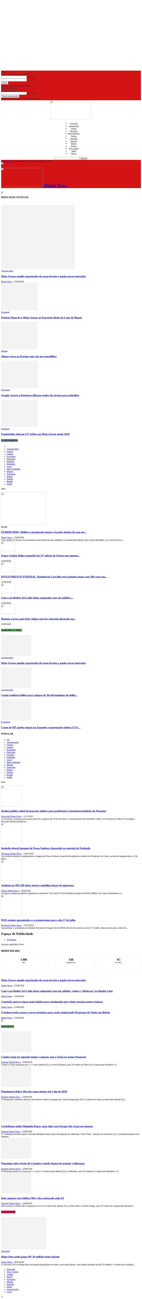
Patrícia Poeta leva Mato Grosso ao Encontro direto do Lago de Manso (41, 317)
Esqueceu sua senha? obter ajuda (15, 85)
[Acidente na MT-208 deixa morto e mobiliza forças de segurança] (11, 880)
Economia (74, 123)
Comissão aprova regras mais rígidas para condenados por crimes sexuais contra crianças (52, 1001)
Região (10, 481)
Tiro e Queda (74, 148)
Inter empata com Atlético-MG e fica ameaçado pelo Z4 (32, 1198)
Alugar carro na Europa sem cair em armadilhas (29, 356)
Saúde (74, 151)
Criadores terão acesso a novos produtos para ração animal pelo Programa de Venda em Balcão (55, 1012)
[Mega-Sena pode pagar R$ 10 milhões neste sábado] (23, 1249)
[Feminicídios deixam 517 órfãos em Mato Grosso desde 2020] (19, 426)
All (8, 740)
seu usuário (32, 77)
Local (9, 466)
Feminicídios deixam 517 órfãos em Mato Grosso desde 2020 (35, 434)
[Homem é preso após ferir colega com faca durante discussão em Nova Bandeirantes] (8, 613)
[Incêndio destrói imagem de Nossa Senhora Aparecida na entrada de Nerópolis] (11, 843)
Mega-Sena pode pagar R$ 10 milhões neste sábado (30, 1256)
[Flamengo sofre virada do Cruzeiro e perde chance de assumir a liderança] (16, 1158)
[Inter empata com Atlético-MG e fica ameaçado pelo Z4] (16, 1193)
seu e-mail (31, 93)
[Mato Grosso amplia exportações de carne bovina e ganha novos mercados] (38, 268)
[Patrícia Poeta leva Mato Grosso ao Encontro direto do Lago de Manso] (19, 309)
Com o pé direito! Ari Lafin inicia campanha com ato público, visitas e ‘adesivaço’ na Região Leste (57, 991)
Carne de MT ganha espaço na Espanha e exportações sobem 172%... (40, 727)
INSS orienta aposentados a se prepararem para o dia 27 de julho (38, 920)
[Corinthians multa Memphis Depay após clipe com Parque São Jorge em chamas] (16, 1121)
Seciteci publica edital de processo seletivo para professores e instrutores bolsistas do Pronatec (53, 811)
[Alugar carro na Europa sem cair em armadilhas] (19, 348)
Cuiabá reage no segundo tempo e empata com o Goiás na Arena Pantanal (43, 1056)
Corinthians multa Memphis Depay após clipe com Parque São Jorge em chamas (47, 1126)
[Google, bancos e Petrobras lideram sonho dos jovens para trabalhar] (19, 387)
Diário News (6, 161)
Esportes (74, 141)
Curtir (24, 958)
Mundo (74, 143)
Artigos (74, 154)
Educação (11, 459)
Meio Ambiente (74, 133)
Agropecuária (74, 126)
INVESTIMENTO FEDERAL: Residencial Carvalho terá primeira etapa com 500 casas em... (54, 576)
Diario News (6, 281)
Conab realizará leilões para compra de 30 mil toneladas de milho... (39, 695)
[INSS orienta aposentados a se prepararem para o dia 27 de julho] (11, 914)
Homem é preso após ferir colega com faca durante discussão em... (38, 618)
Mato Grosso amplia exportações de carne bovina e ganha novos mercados (43, 276)
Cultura (74, 136)
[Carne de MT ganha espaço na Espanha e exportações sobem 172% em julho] (16, 719)
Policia (73, 128)
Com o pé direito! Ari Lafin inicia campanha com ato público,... (37, 597)
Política (74, 146)
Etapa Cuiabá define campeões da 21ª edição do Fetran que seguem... (40, 555)
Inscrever (118, 958)
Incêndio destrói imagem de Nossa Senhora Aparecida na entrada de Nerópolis (45, 848)
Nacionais (74, 131)
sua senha (31, 80)
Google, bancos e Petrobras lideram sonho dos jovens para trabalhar (40, 395)
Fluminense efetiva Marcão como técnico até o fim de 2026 (34, 1091)
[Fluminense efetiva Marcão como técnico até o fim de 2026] (16, 1086)
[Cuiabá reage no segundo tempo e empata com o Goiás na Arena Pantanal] (16, 1051)
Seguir (71, 958)
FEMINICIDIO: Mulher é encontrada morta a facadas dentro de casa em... (43, 532)
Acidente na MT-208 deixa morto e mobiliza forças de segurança (37, 885)
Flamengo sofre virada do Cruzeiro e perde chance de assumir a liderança (43, 1163)
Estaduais (73, 138)
